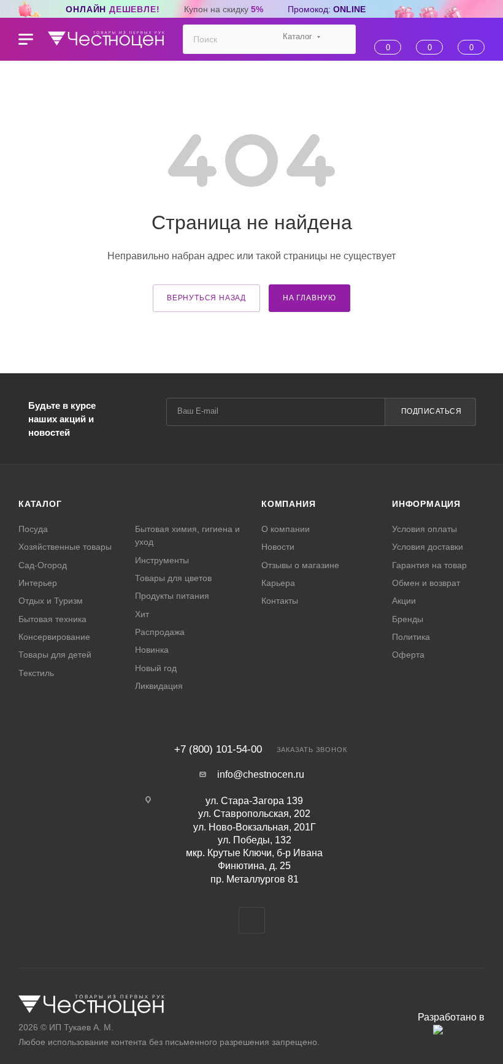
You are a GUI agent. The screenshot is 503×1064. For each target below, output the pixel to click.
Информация (426, 504)
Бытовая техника (52, 619)
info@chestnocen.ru (260, 774)
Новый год (156, 668)
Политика (411, 637)
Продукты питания (172, 596)
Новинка (152, 650)
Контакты (279, 601)
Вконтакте (252, 920)
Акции (404, 601)
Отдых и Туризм (50, 601)
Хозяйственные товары (65, 547)
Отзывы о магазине (300, 565)
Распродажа (160, 632)
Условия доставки (427, 547)
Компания (288, 504)
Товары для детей (54, 654)
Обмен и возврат (426, 583)
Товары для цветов (173, 578)
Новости (277, 547)
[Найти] (341, 39)
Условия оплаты (424, 529)
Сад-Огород (42, 565)
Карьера (278, 583)
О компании (285, 529)
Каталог (40, 504)
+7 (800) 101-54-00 (218, 749)
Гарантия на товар (429, 565)
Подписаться (431, 411)
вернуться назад (206, 298)
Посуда (33, 529)
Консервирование (54, 637)
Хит (142, 614)
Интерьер (37, 583)
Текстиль (36, 673)
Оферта (408, 654)
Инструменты (162, 560)
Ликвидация (159, 686)
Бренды (407, 619)
